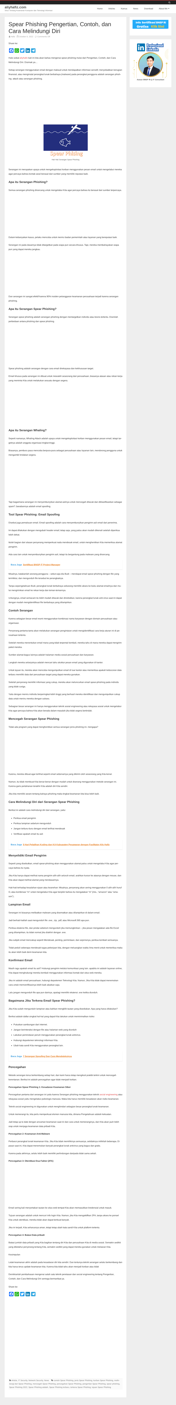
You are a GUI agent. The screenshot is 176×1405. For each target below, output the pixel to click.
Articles (111, 8)
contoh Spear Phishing (63, 1380)
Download (148, 8)
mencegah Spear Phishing (44, 1384)
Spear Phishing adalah (38, 1387)
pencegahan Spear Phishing (69, 1384)
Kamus (124, 8)
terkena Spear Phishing (80, 1387)
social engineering (109, 1094)
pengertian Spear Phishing (94, 1384)
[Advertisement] (66, 103)
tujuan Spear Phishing (101, 1387)
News (135, 8)
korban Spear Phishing (103, 1380)
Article (14, 1380)
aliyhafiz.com (15, 7)
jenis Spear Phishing (83, 1380)
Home (100, 8)
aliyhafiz (24, 58)
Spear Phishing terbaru (59, 1387)
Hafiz (13, 36)
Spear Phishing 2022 (18, 1387)
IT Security (22, 1380)
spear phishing (113, 1384)
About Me (163, 8)
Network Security (35, 1380)
